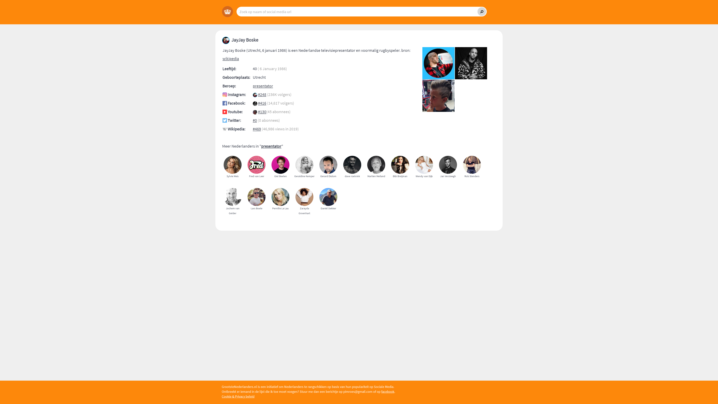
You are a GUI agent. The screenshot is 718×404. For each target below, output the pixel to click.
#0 (255, 120)
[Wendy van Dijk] (426, 185)
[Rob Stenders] (473, 185)
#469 (257, 128)
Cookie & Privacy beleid (238, 396)
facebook (387, 391)
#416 (262, 103)
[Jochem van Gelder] (234, 217)
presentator (263, 85)
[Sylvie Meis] (234, 185)
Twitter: (234, 120)
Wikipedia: (236, 128)
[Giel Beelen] (282, 185)
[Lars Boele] (258, 217)
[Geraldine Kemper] (306, 185)
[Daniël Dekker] (330, 217)
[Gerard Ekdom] (330, 185)
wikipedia (231, 58)
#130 (262, 111)
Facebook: (236, 103)
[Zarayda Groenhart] (306, 217)
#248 (262, 94)
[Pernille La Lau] (282, 217)
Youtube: (235, 111)
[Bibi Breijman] (402, 185)
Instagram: (237, 94)
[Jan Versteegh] (449, 185)
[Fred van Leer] (258, 185)
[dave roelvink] (354, 185)
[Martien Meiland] (378, 185)
